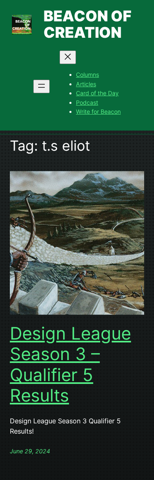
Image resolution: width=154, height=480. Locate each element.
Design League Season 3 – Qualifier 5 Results (70, 364)
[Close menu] (68, 57)
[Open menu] (41, 86)
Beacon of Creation (87, 24)
